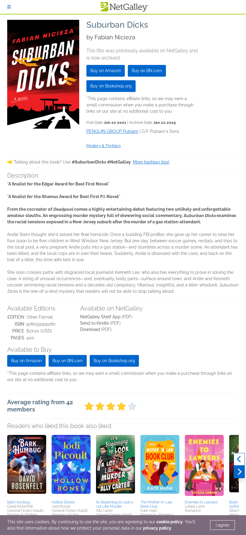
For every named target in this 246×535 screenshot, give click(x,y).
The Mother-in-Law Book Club (156, 504)
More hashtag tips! (151, 162)
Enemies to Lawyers (201, 502)
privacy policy (157, 528)
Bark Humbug (18, 502)
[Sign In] (9, 7)
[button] (26, 466)
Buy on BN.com (147, 70)
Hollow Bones (63, 502)
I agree (222, 525)
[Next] (239, 472)
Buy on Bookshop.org (111, 86)
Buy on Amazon (105, 70)
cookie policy (169, 521)
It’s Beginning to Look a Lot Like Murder (114, 504)
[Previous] (239, 459)
